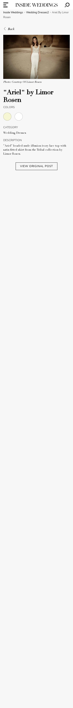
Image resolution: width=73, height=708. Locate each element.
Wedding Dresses (14, 133)
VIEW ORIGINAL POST (36, 166)
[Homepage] (36, 5)
